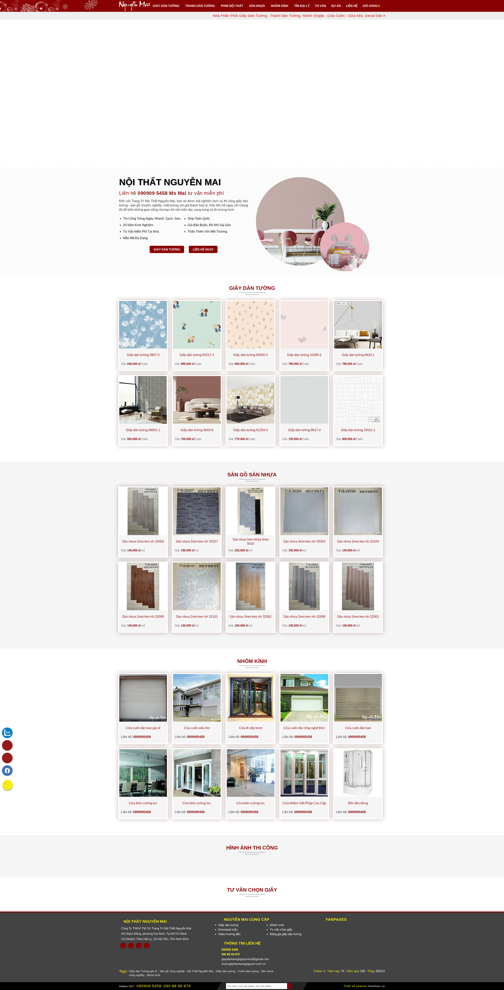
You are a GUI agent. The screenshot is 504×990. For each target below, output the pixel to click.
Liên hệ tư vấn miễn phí (171, 193)
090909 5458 (149, 986)
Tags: (123, 971)
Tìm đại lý (302, 5)
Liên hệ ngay (203, 249)
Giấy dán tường (167, 249)
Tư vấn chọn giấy (281, 929)
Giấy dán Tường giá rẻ (143, 971)
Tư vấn (320, 5)
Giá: (134, 363)
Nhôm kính (277, 925)
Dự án (336, 5)
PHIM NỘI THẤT (232, 5)
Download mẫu (227, 929)
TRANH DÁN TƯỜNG (200, 5)
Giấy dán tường (166, 5)
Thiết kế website (355, 986)
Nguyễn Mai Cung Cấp (246, 919)
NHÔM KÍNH (279, 5)
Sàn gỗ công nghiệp (172, 971)
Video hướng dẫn (229, 934)
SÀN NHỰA (257, 5)
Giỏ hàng (370, 5)
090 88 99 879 (177, 986)
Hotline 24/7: (127, 986)
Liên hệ (352, 5)
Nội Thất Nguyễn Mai (145, 921)
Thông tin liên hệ (242, 943)
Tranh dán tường (248, 971)
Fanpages (336, 919)
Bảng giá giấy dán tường (285, 934)
